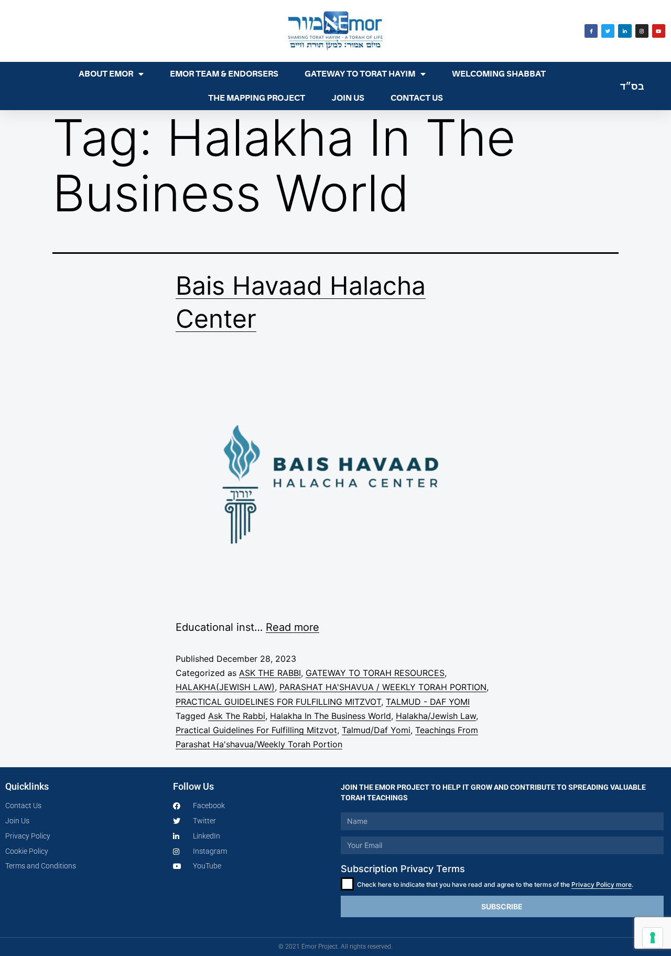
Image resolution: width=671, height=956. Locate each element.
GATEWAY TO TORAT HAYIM (360, 74)
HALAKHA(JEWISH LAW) (225, 687)
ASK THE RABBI (270, 673)
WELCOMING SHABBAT (499, 74)
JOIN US (347, 98)
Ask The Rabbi (236, 716)
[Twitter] (607, 30)
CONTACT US (417, 98)
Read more (292, 627)
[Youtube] (658, 30)
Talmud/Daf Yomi (376, 730)
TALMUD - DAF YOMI (428, 701)
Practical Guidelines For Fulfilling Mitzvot (256, 730)
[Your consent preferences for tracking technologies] (653, 938)
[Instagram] (641, 30)
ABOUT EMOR (106, 74)
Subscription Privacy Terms (403, 868)
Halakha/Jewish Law (436, 716)
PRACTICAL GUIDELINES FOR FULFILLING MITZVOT (278, 701)
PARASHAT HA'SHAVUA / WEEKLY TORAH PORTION (382, 687)
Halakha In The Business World (330, 716)
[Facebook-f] (591, 30)
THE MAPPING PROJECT (256, 98)
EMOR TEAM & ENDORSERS (224, 74)
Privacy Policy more (601, 884)
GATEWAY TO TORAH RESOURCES (375, 673)
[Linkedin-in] (624, 30)
